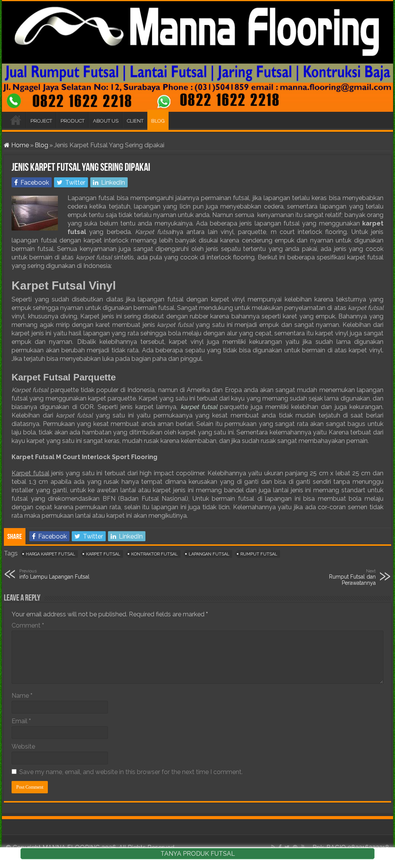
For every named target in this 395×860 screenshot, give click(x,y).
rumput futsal (258, 554)
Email (21, 721)
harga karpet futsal (50, 554)
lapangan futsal (209, 554)
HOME (16, 120)
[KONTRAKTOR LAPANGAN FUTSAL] (197, 56)
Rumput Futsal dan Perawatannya (352, 577)
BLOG (158, 121)
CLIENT (135, 121)
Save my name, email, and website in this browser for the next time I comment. (131, 772)
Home (19, 145)
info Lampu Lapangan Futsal (54, 574)
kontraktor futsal (154, 554)
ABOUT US (105, 121)
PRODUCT (72, 121)
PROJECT (41, 121)
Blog (41, 145)
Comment (28, 625)
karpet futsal (103, 554)
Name (22, 695)
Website (23, 746)
